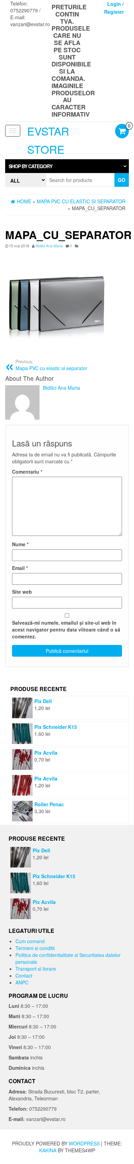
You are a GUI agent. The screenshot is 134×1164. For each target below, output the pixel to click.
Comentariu (27, 471)
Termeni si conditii (35, 948)
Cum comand (30, 941)
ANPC (22, 982)
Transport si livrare (35, 968)
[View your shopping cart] (122, 131)
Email (20, 567)
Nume (20, 544)
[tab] (67, 166)
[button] (67, 166)
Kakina (47, 1150)
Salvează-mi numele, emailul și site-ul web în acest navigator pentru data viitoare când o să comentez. (66, 629)
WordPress (84, 1143)
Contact (23, 975)
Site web (22, 591)
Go (121, 179)
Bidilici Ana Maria (49, 245)
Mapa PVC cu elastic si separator (51, 364)
